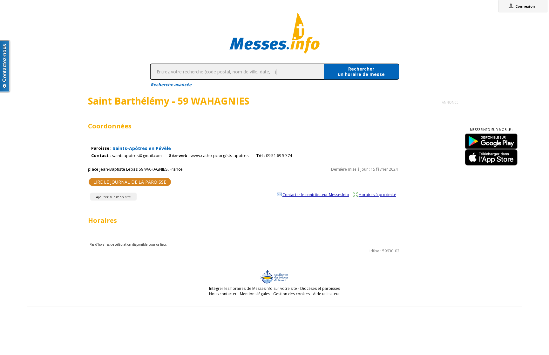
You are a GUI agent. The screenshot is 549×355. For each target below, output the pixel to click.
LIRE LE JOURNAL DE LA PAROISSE (129, 182)
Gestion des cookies (291, 294)
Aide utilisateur (326, 294)
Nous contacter (223, 294)
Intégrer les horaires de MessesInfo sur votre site (253, 288)
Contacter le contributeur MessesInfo (315, 194)
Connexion (525, 6)
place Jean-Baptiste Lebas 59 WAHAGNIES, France (135, 169)
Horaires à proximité (377, 194)
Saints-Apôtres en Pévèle (141, 148)
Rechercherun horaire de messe (361, 71)
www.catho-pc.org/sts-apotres (220, 156)
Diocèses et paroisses (320, 288)
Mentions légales (255, 294)
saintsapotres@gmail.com (137, 156)
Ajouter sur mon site (113, 197)
